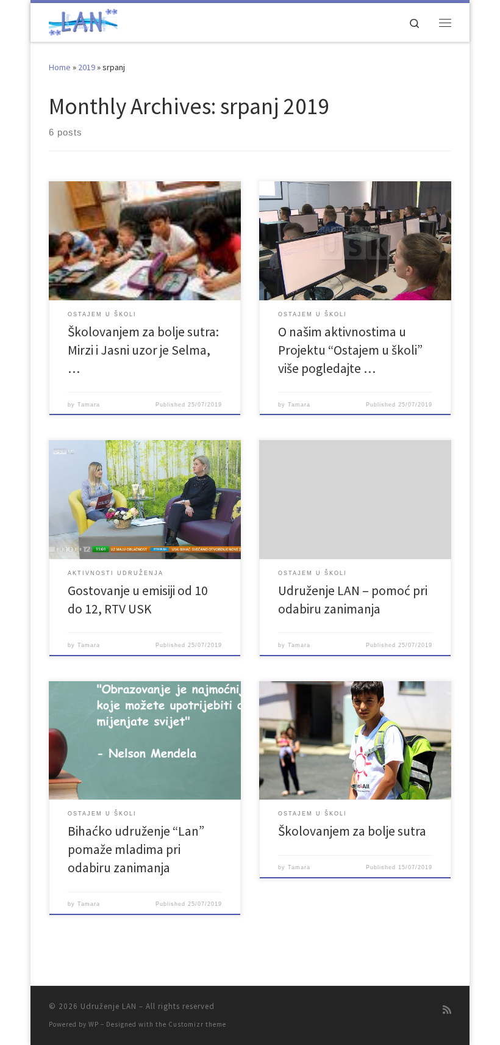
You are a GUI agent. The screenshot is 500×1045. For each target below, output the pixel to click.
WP (93, 1024)
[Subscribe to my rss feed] (447, 1010)
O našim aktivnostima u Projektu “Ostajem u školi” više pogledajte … (350, 350)
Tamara (88, 405)
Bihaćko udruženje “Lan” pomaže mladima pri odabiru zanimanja (136, 849)
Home (60, 67)
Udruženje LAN (108, 1006)
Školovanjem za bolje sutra (352, 831)
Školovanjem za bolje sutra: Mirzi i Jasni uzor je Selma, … (143, 350)
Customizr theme (197, 1024)
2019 (86, 67)
